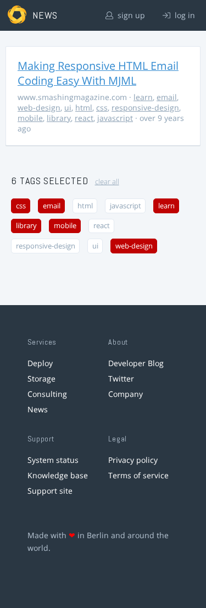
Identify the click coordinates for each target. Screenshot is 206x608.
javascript (115, 118)
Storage (41, 378)
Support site (50, 490)
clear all (107, 181)
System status (53, 460)
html (83, 107)
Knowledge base (57, 475)
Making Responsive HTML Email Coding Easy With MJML (98, 73)
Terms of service (138, 475)
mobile (30, 118)
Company (125, 394)
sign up (130, 15)
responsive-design (145, 107)
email (167, 97)
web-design (39, 107)
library (59, 118)
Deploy (40, 363)
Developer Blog (136, 363)
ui (67, 107)
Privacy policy (133, 460)
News (37, 409)
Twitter (121, 378)
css (102, 107)
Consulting (47, 394)
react (84, 118)
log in (183, 15)
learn (143, 97)
